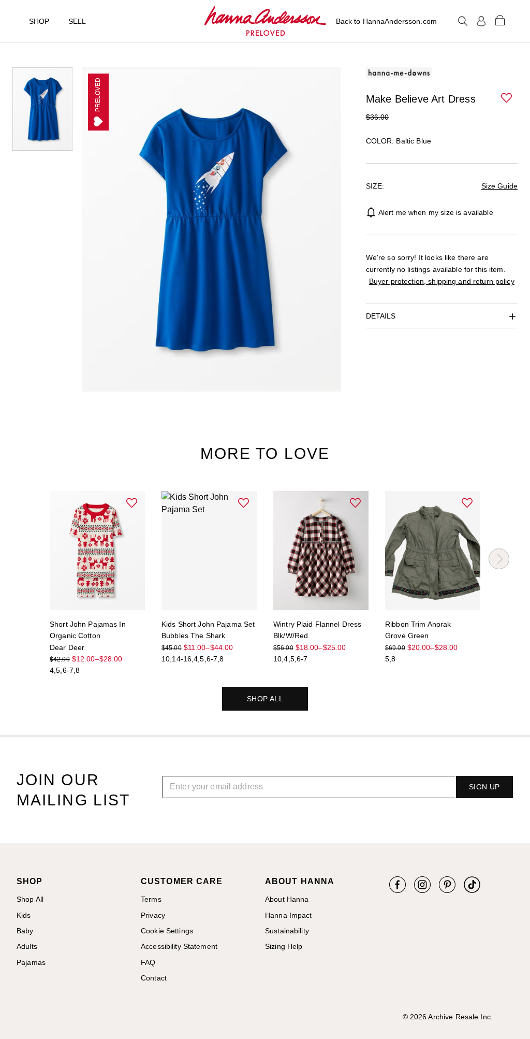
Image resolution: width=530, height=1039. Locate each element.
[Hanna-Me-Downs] (265, 21)
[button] (507, 98)
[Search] (462, 21)
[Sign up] (481, 21)
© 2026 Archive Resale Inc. (448, 1017)
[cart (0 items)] (500, 20)
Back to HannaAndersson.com (386, 21)
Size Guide (499, 186)
